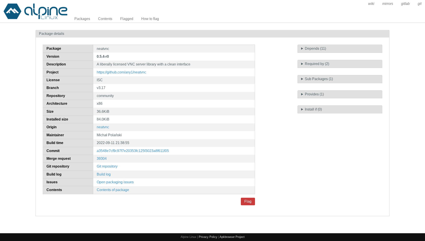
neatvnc (103, 127)
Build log (104, 174)
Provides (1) (314, 94)
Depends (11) (315, 48)
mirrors (387, 4)
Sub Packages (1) (319, 79)
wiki (371, 4)
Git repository (107, 166)
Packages (82, 19)
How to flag (150, 19)
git (419, 4)
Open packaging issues (115, 182)
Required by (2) (317, 64)
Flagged (126, 19)
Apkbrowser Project (232, 237)
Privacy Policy (208, 237)
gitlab (405, 4)
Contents (105, 19)
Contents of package (113, 190)
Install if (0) (313, 109)
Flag (247, 201)
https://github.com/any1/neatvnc (121, 72)
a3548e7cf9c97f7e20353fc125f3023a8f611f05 (133, 151)
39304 (102, 158)
